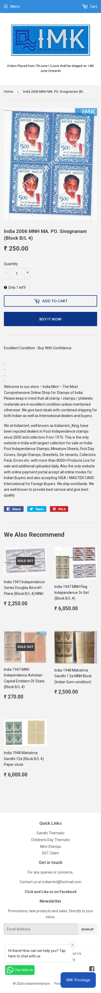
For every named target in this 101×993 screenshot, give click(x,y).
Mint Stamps (50, 846)
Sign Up (87, 929)
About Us (74, 953)
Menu (15, 6)
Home (8, 91)
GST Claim (50, 853)
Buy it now (50, 319)
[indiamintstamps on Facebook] (92, 969)
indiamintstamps (37, 983)
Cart (93, 6)
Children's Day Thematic (50, 840)
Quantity (11, 264)
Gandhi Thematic (50, 833)
